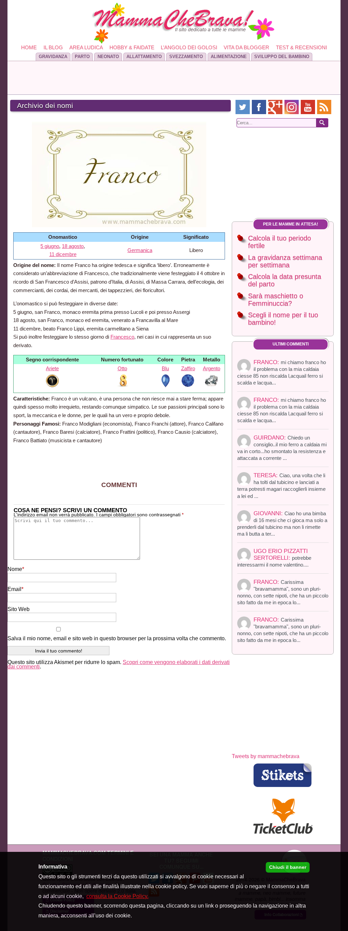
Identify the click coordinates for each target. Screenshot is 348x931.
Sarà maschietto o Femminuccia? (275, 299)
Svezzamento (186, 56)
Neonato (108, 56)
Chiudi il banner (287, 867)
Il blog (53, 47)
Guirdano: (282, 447)
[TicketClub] (283, 816)
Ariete (52, 368)
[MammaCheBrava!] (174, 23)
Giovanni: (282, 523)
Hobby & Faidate (131, 47)
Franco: (282, 592)
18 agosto (73, 246)
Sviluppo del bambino (281, 56)
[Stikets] (283, 775)
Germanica (139, 250)
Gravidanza (53, 56)
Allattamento (144, 56)
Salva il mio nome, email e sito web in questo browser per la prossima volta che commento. (116, 638)
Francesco (122, 337)
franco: (281, 372)
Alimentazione (229, 56)
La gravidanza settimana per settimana (285, 261)
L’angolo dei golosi (189, 47)
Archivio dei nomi (45, 105)
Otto (122, 368)
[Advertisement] (174, 77)
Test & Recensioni (301, 47)
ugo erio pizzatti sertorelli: (274, 558)
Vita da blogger (246, 47)
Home (29, 47)
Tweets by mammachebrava (265, 756)
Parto (82, 56)
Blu (165, 368)
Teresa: (281, 485)
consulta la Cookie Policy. (117, 896)
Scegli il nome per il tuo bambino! (283, 318)
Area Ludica (86, 47)
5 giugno (49, 246)
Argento (211, 368)
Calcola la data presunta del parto (284, 280)
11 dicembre (62, 254)
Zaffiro (188, 368)
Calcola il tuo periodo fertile (279, 242)
